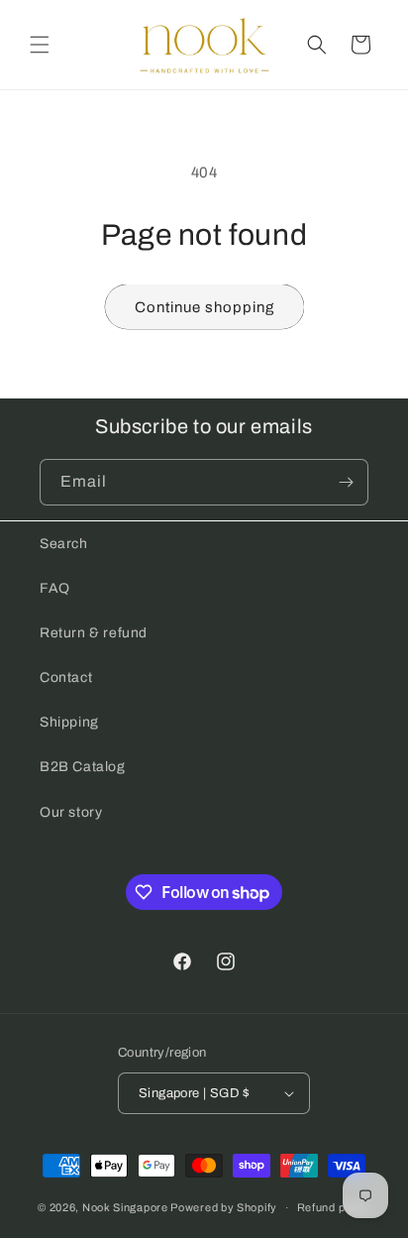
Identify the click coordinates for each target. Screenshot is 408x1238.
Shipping (69, 722)
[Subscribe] (345, 482)
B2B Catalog (83, 766)
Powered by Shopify (223, 1207)
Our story (71, 812)
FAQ (55, 588)
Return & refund (94, 632)
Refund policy (333, 1207)
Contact (66, 677)
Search (64, 543)
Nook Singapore (125, 1207)
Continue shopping (204, 307)
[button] (39, 44)
